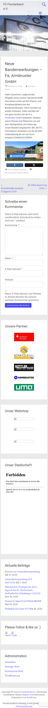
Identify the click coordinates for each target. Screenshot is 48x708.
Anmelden (10, 662)
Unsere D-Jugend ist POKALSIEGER (23, 601)
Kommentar (12, 225)
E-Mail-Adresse (14, 269)
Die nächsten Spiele (17, 169)
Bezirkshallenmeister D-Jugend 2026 (12, 188)
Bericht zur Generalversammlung (22, 571)
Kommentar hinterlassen (17, 173)
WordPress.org (12, 675)
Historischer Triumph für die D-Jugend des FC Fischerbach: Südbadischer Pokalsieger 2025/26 (23, 590)
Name (9, 258)
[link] (13, 118)
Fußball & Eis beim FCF (17, 608)
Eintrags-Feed (12, 666)
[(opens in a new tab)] (24, 340)
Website (9, 279)
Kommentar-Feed (14, 671)
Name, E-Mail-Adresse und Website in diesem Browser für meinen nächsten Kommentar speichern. (23, 296)
